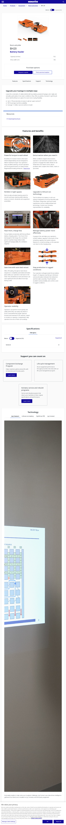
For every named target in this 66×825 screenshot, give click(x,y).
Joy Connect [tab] (15, 416)
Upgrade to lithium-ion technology (42, 193)
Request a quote (23, 72)
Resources (10, 114)
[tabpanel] (33, 342)
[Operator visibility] (17, 295)
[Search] (63, 2)
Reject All (58, 821)
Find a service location (42, 72)
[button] (17, 370)
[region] (33, 813)
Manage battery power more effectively (44, 232)
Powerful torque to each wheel (16, 155)
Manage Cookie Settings (8, 821)
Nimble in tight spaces (13, 192)
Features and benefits (33, 131)
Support (38, 81)
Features (15, 81)
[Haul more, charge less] (17, 219)
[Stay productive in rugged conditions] (46, 256)
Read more (27, 168)
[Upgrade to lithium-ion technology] (46, 180)
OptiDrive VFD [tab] (40, 416)
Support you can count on (33, 356)
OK (47, 821)
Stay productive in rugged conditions (43, 268)
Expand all (58, 338)
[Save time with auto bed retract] (17, 256)
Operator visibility (11, 306)
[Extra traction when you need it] (46, 144)
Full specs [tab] (33, 333)
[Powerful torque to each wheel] (17, 144)
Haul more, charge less (13, 231)
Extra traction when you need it (45, 155)
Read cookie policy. (37, 818)
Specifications (27, 81)
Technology (49, 81)
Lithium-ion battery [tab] (28, 416)
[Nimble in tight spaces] (17, 180)
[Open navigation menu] (3, 2)
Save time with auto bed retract (16, 267)
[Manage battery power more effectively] (46, 219)
